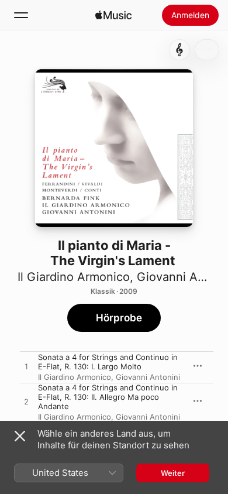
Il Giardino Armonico (74, 277)
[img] (113, 15)
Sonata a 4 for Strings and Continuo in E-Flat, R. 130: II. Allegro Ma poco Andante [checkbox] (108, 397)
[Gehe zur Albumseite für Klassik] (179, 49)
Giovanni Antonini (148, 377)
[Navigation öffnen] (21, 15)
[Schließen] (20, 436)
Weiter (173, 473)
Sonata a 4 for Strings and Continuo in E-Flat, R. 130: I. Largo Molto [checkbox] (108, 361)
